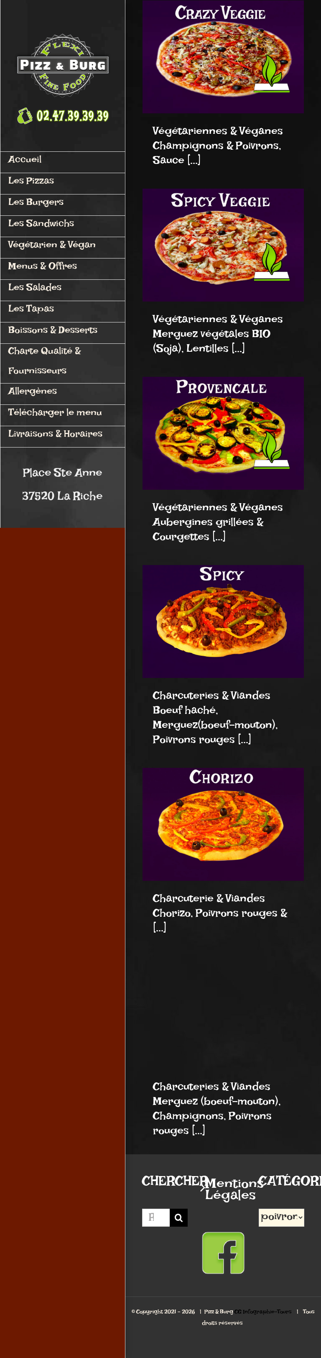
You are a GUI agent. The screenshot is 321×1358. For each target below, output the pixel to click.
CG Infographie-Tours (263, 1313)
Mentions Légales (223, 1193)
